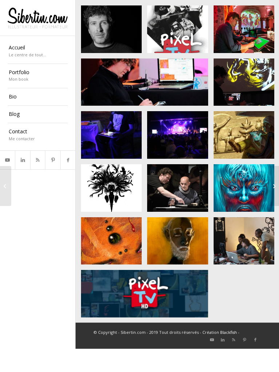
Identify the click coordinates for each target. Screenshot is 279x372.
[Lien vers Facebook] (67, 160)
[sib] (38, 18)
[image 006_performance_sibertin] (114, 137)
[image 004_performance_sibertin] (180, 31)
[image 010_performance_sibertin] (114, 243)
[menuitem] (38, 51)
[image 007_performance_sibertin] (180, 137)
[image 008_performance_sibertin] (114, 190)
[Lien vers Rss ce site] (37, 160)
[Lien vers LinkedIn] (22, 160)
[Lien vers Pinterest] (52, 160)
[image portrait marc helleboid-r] (114, 31)
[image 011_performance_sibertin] (180, 243)
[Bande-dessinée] (5, 186)
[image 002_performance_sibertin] (147, 85)
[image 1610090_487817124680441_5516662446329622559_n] (180, 190)
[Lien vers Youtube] (7, 160)
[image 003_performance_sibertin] (147, 296)
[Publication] (273, 186)
